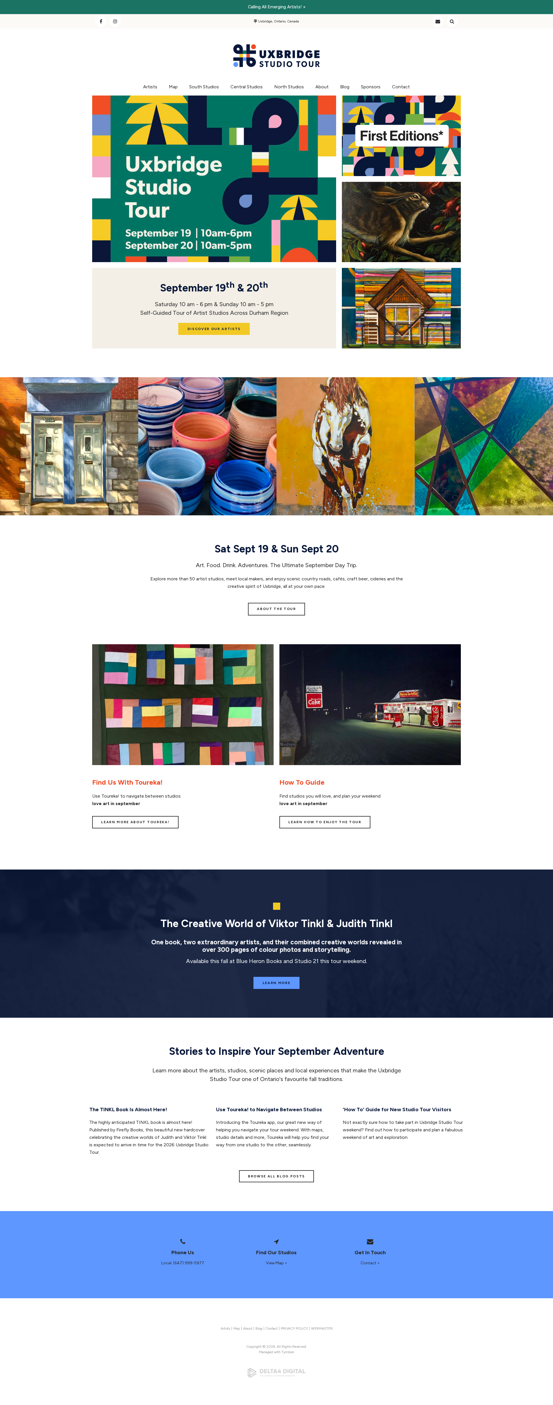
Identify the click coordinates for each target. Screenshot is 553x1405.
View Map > (276, 1263)
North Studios (289, 86)
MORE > (364, 333)
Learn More (277, 983)
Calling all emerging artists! (275, 6)
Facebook (101, 21)
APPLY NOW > (371, 156)
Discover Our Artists (214, 329)
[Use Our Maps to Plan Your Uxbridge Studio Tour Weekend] (207, 446)
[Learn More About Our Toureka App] (69, 446)
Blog (344, 86)
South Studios (204, 86)
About (322, 86)
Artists (150, 86)
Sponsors (370, 86)
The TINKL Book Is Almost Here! (128, 1109)
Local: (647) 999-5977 (182, 1263)
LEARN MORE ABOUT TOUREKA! (135, 822)
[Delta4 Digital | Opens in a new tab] (276, 1373)
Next (331, 182)
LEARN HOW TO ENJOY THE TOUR (324, 822)
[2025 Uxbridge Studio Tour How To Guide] (370, 763)
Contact (438, 21)
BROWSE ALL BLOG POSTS (276, 1176)
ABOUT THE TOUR (276, 609)
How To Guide (302, 782)
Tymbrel (287, 1352)
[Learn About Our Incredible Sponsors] (345, 446)
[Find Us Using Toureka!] (183, 763)
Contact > (370, 1263)
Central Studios (246, 86)
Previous (96, 182)
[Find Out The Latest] (484, 446)
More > (364, 250)
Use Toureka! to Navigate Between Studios (269, 1109)
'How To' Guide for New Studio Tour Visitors (397, 1109)
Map (173, 86)
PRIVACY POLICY (294, 1328)
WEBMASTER (322, 1328)
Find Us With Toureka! (127, 782)
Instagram (115, 21)
